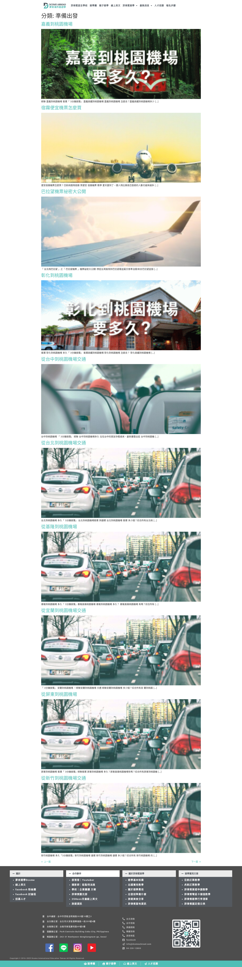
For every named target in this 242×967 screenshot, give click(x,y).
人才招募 (159, 5)
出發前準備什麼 (137, 894)
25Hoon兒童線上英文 (85, 899)
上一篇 (46, 861)
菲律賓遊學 (129, 5)
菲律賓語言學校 (79, 5)
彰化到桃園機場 (57, 275)
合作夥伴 (76, 873)
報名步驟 (171, 5)
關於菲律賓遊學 (136, 873)
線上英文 (115, 5)
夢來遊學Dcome (25, 880)
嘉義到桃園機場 (57, 24)
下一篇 (196, 861)
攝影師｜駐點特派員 (83, 884)
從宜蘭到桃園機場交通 (63, 610)
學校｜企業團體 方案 (84, 889)
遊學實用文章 (191, 873)
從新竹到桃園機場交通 (63, 778)
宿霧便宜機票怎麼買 (61, 107)
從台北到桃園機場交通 (63, 443)
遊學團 (93, 5)
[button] (36, 873)
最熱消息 (144, 5)
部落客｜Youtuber (83, 880)
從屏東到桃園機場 (59, 694)
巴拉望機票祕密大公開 (63, 191)
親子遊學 (104, 5)
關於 (18, 873)
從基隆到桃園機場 (59, 526)
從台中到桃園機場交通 (63, 359)
